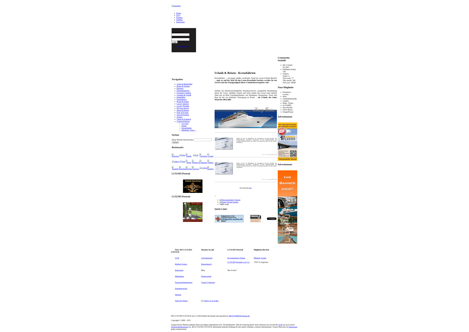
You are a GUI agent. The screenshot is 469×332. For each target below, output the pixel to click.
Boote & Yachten (183, 86)
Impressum (180, 22)
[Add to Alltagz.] (210, 163)
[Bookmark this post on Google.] (210, 156)
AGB (177, 258)
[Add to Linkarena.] (203, 163)
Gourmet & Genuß (184, 95)
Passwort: (176, 37)
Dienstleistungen (183, 91)
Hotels (184, 126)
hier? (250, 188)
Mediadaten (179, 276)
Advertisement (206, 258)
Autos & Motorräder (184, 84)
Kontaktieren (182, 99)
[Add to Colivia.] (203, 168)
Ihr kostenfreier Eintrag (236, 258)
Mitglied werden (260, 258)
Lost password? (183, 46)
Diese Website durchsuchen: (183, 140)
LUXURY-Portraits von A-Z (238, 262)
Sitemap (178, 295)
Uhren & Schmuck (184, 119)
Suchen (179, 117)
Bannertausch (206, 264)
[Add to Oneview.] (195, 169)
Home (178, 13)
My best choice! (183, 108)
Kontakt (179, 18)
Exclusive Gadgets (184, 93)
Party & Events (182, 113)
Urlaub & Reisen (183, 121)
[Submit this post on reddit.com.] (189, 156)
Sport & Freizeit (183, 115)
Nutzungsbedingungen (183, 282)
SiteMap (179, 20)
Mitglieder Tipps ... (188, 130)
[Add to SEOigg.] (189, 169)
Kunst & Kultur (183, 102)
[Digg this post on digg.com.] (182, 155)
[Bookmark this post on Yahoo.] (175, 162)
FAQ (178, 15)
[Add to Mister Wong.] (189, 163)
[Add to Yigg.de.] (182, 162)
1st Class (184, 124)
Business (180, 88)
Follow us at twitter (211, 301)
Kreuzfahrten (186, 128)
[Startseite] (176, 6)
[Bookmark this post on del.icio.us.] (175, 156)
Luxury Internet (183, 104)
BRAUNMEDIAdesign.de (239, 316)
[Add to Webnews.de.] (195, 163)
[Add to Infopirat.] (182, 169)
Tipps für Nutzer (181, 301)
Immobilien (181, 97)
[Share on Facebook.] (203, 156)
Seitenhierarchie (181, 289)
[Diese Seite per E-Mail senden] (228, 202)
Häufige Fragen (181, 264)
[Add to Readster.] (175, 169)
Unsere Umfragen (208, 282)
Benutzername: (178, 32)
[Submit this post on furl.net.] (195, 155)
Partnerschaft (206, 276)
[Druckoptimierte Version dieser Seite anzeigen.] (229, 200)
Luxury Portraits (183, 106)
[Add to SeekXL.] (210, 169)
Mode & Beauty (183, 110)
